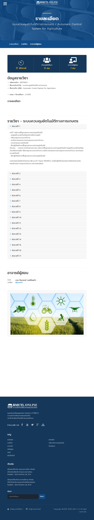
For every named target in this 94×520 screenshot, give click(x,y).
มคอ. (9, 452)
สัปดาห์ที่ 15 (16, 245)
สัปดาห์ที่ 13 (16, 234)
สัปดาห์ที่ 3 (16, 179)
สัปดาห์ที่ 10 (16, 218)
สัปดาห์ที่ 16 (16, 250)
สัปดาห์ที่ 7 (16, 201)
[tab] (47, 126)
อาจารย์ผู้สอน (35, 44)
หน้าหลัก (10, 440)
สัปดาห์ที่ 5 (16, 190)
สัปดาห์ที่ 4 (16, 185)
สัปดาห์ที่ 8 (16, 207)
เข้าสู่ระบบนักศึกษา (16, 509)
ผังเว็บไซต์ (11, 455)
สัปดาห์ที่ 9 (16, 212)
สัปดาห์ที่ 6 (16, 196)
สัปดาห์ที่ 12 (16, 229)
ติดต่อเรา (52, 446)
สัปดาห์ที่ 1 (16, 126)
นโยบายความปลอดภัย (56, 443)
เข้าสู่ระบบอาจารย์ (35, 509)
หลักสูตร (10, 449)
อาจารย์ (10, 446)
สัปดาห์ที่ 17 (16, 256)
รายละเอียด (13, 44)
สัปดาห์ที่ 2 (16, 174)
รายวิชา (24, 44)
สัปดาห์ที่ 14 (16, 240)
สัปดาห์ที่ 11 (16, 223)
